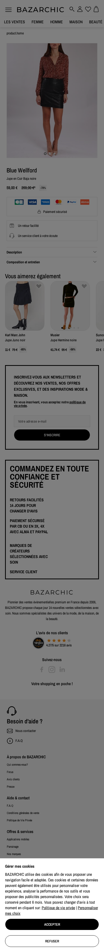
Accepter (52, 924)
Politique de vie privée (58, 907)
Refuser (52, 941)
